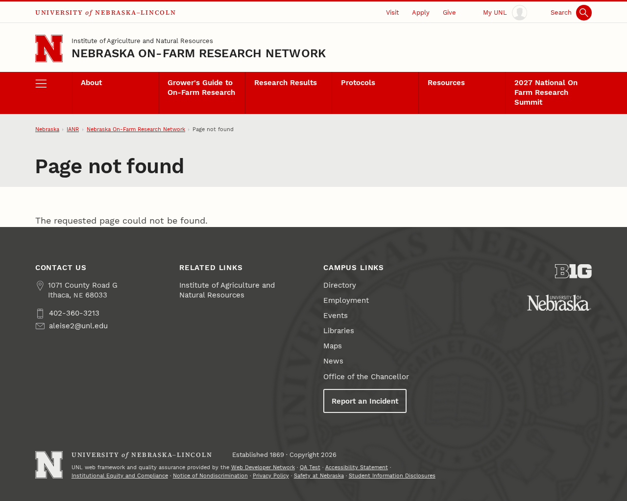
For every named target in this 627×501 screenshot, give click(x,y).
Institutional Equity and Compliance (120, 476)
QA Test (310, 467)
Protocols (358, 82)
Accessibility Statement (356, 467)
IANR (73, 129)
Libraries (338, 330)
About (91, 82)
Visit (392, 12)
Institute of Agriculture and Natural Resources (142, 41)
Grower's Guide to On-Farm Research (201, 87)
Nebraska (47, 129)
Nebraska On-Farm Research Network (199, 53)
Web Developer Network (263, 467)
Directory (339, 285)
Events (335, 315)
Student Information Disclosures (392, 476)
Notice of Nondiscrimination (210, 476)
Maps (332, 346)
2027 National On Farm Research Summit (546, 92)
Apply (421, 12)
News (333, 361)
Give (449, 12)
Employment (346, 300)
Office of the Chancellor (366, 376)
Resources (446, 82)
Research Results (285, 82)
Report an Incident (365, 401)
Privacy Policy (271, 476)
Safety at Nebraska (319, 476)
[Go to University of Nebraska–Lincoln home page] (49, 48)
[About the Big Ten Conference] (573, 271)
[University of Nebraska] (559, 303)
